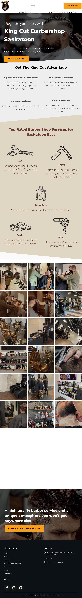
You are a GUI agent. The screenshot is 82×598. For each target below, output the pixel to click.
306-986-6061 (26, 12)
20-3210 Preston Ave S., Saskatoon (63, 12)
